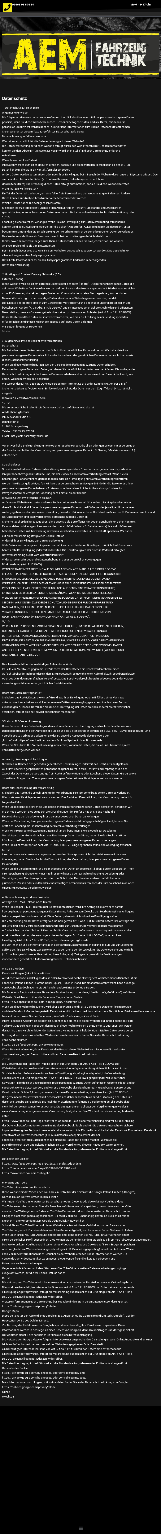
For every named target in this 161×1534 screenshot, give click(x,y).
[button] (80, 23)
